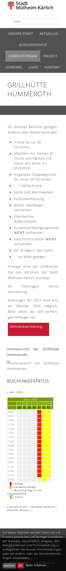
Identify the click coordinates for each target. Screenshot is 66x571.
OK (21, 565)
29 (48, 403)
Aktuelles (48, 33)
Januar (27, 399)
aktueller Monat (18, 510)
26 (34, 403)
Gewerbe (14, 67)
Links (33, 67)
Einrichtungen (22, 56)
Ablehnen (9, 565)
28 (44, 403)
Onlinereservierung (26, 326)
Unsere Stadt (20, 33)
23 (19, 403)
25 (29, 403)
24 (24, 403)
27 (39, 403)
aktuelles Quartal (42, 506)
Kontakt (52, 67)
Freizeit (50, 56)
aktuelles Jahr (18, 506)
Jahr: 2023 (16, 392)
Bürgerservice (33, 45)
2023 (34, 399)
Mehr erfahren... (37, 565)
